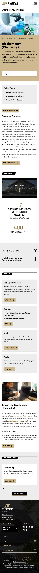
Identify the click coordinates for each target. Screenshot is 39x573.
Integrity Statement (27, 564)
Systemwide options (6, 529)
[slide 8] (31, 488)
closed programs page (15, 421)
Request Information (9, 110)
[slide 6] (23, 488)
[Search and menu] (35, 3)
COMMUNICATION (8, 550)
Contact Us (31, 567)
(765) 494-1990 (9, 315)
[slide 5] (19, 488)
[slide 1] (3, 488)
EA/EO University (16, 564)
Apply (5, 541)
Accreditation (31, 566)
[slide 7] (27, 488)
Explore (5, 537)
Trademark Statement (19, 562)
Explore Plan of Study (9, 163)
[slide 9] (35, 488)
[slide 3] (11, 488)
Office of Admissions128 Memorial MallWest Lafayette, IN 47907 (9, 517)
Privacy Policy (23, 567)
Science (19, 100)
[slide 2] (7, 488)
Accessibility (6, 564)
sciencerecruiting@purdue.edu (14, 318)
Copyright (6, 560)
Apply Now (8, 369)
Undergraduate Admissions (13, 9)
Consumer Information (11, 567)
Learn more (6, 446)
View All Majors (18, 493)
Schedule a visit (9, 348)
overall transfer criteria (22, 416)
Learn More (8, 300)
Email (6, 324)
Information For (8, 546)
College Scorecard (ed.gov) (18, 566)
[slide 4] (15, 488)
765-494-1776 (6, 523)
